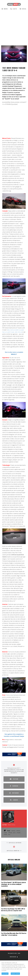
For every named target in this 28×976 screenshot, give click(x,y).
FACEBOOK (15, 786)
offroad (10, 832)
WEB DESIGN (13, 956)
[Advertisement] (14, 31)
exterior (13, 830)
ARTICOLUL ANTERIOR (14, 842)
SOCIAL (24, 9)
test (9, 834)
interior (18, 830)
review (5, 834)
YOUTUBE (15, 779)
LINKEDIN (15, 800)
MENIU (6, 9)
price (14, 832)
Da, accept (5, 973)
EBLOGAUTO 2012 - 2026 (14, 953)
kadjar (5, 832)
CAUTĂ (15, 9)
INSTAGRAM (15, 793)
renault (18, 832)
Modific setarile (15, 973)
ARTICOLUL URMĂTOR (13, 850)
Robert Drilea (11, 825)
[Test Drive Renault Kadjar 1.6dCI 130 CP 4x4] (14, 201)
